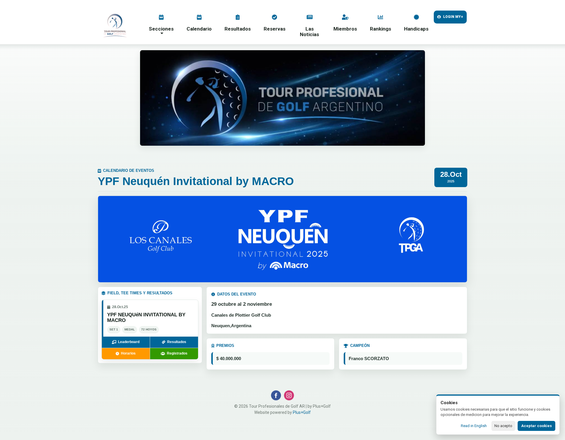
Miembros (345, 29)
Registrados (177, 353)
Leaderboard (128, 342)
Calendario (199, 29)
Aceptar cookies (536, 426)
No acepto (503, 426)
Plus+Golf (302, 412)
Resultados (238, 29)
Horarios (128, 353)
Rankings (380, 29)
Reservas (274, 29)
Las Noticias (309, 31)
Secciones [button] (161, 29)
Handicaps (416, 29)
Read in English (474, 426)
